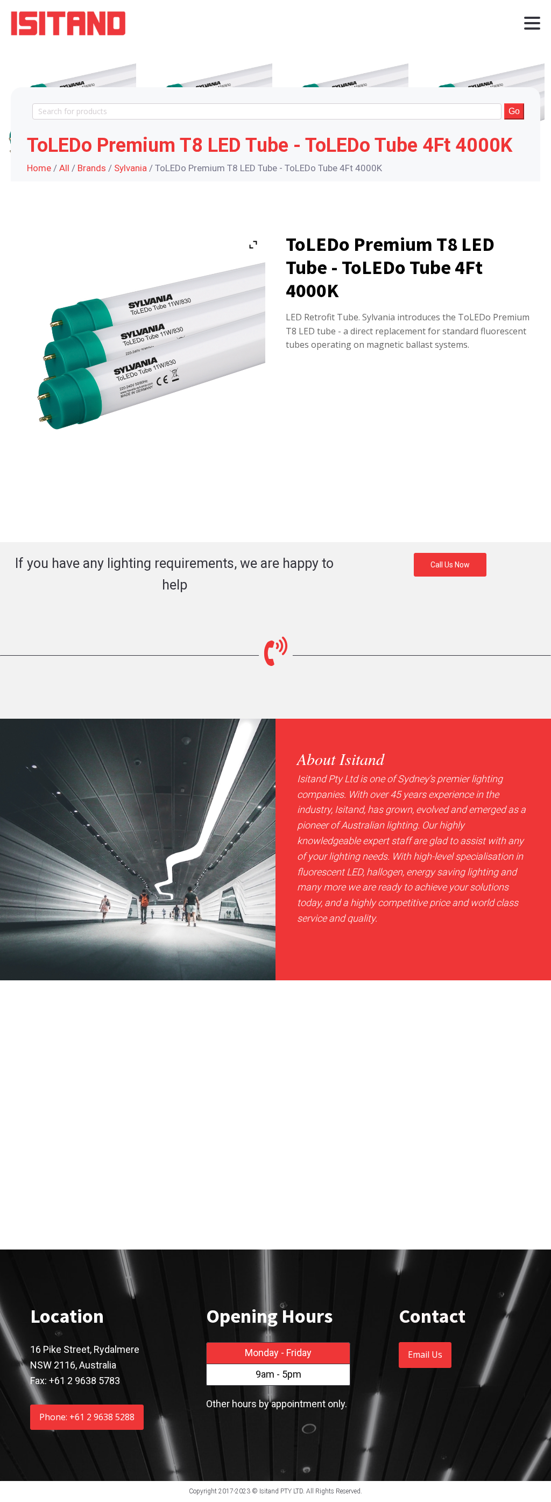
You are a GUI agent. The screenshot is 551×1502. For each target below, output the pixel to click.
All (64, 168)
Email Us (425, 1354)
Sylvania (130, 168)
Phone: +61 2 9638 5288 (87, 1417)
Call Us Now (450, 564)
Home (39, 168)
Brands (91, 168)
